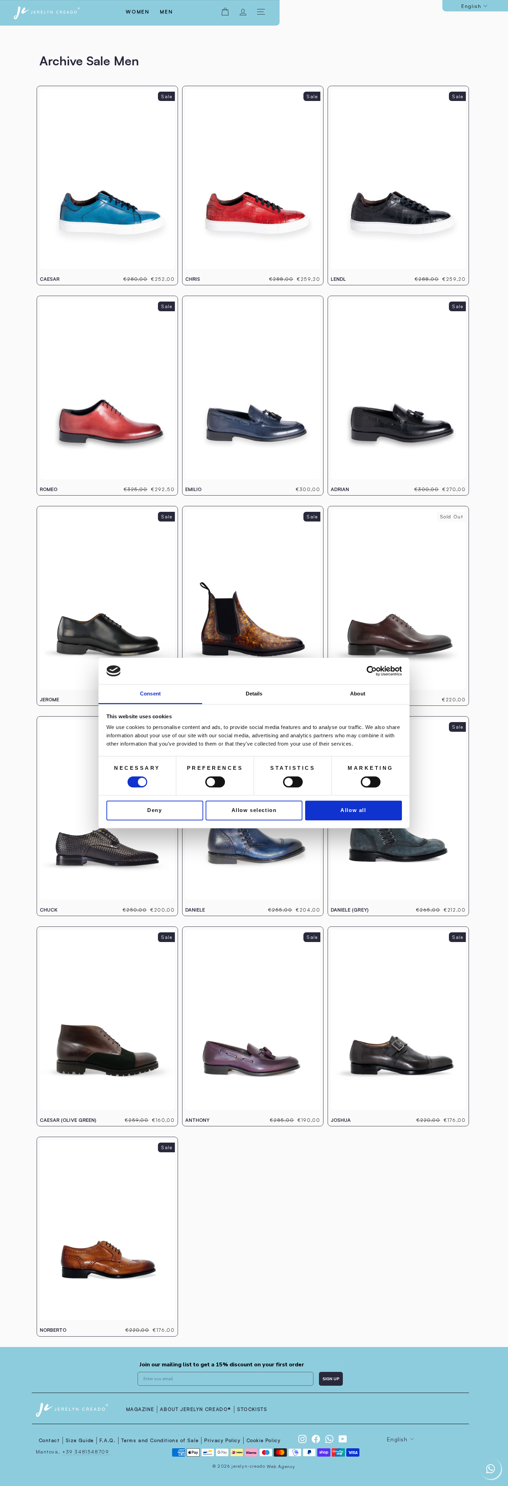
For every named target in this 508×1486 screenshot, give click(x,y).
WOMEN (138, 12)
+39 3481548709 (86, 1452)
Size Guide (80, 1440)
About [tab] (357, 694)
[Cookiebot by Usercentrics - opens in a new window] (371, 671)
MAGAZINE (140, 1409)
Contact (49, 1440)
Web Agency (281, 1466)
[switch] (215, 781)
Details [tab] (254, 694)
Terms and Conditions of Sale (159, 1440)
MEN (166, 12)
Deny (154, 810)
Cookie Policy (263, 1440)
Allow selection (254, 810)
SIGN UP (330, 1379)
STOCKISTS (252, 1409)
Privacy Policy (222, 1440)
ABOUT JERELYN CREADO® (195, 1409)
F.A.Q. (108, 1440)
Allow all (353, 810)
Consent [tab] (150, 694)
